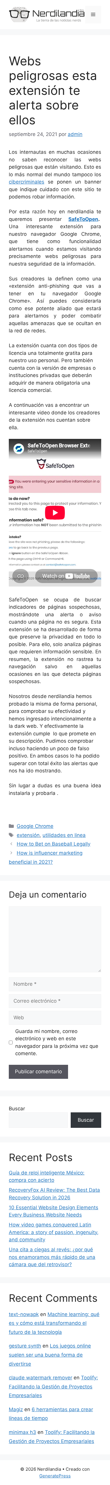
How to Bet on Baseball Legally (53, 844)
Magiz (16, 1409)
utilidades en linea (64, 835)
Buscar (17, 1108)
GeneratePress (55, 1476)
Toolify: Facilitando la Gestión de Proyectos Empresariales (53, 1386)
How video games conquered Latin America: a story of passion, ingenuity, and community (54, 1232)
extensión (28, 835)
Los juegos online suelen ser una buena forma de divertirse (50, 1355)
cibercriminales (26, 182)
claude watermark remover (40, 1378)
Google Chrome (35, 826)
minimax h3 (22, 1432)
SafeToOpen (83, 219)
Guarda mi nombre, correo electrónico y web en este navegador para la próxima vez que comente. (56, 1042)
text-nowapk (24, 1314)
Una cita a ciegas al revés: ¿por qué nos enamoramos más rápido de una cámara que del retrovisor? (52, 1257)
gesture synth (25, 1346)
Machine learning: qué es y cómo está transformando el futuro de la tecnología (54, 1323)
